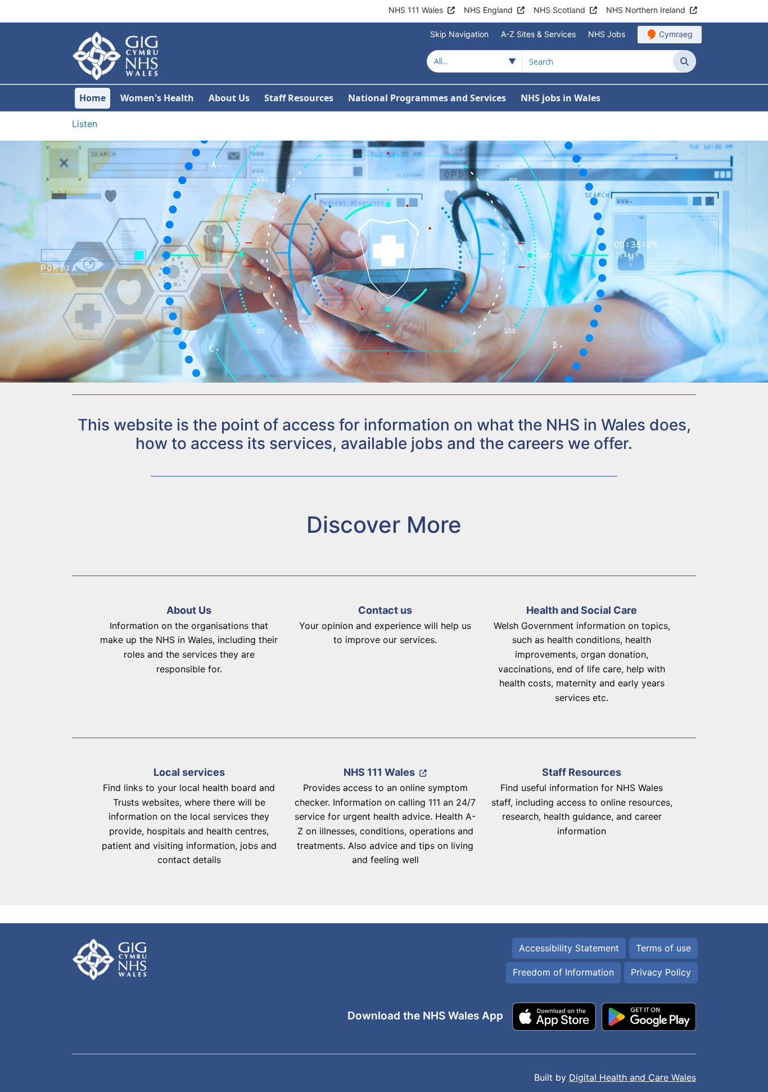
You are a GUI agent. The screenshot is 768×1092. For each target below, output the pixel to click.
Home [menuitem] (92, 98)
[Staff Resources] (580, 820)
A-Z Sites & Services (538, 34)
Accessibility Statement (569, 948)
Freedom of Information (563, 972)
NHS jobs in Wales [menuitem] (560, 98)
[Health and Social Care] (580, 658)
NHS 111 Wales (415, 10)
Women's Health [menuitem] (157, 98)
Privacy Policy (661, 972)
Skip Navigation (459, 34)
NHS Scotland (559, 10)
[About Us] (187, 658)
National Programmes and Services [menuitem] (427, 98)
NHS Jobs (606, 34)
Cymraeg (676, 34)
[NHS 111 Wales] (383, 820)
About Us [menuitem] (229, 98)
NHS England (488, 10)
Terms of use (663, 948)
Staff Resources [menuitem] (298, 98)
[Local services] (187, 820)
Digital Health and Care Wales (632, 1077)
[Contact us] (383, 658)
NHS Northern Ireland (645, 10)
